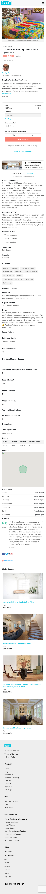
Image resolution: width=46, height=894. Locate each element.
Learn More (9, 807)
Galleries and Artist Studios (15, 831)
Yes (14, 135)
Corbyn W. (6, 73)
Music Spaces (9, 828)
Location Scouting (11, 778)
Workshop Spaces (11, 840)
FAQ (6, 804)
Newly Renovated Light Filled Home (17, 643)
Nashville (8, 852)
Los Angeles (9, 855)
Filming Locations (11, 822)
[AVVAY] (7, 747)
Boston (7, 870)
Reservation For (10, 123)
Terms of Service (11, 754)
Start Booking (23, 139)
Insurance (8, 787)
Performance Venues (12, 834)
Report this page (8, 560)
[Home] (6, 3)
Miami (6, 862)
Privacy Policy (10, 757)
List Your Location (11, 801)
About (6, 769)
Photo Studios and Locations (15, 819)
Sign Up (7, 781)
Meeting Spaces (10, 837)
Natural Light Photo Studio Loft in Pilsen (18, 602)
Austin (6, 859)
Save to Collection (8, 60)
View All (7, 877)
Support (7, 784)
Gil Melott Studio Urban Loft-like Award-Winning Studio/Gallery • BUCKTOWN (22, 686)
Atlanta (7, 866)
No (32, 135)
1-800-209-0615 (28, 174)
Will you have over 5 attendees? (16, 131)
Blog (6, 772)
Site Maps (8, 790)
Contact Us (8, 775)
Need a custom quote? (23, 151)
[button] (6, 586)
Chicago (7, 873)
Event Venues (9, 825)
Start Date (8, 112)
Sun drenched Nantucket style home (17, 728)
